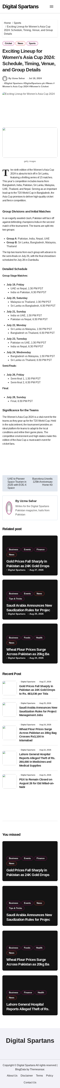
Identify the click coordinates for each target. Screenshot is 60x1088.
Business (13, 549)
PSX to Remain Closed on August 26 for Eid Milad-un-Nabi (36, 783)
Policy (49, 1075)
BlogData (20, 1069)
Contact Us (30, 1082)
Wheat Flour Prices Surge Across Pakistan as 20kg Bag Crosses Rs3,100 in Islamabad (29, 654)
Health (39, 638)
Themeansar (37, 1069)
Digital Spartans (20, 6)
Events (27, 549)
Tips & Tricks (15, 599)
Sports (32, 43)
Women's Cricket (39, 86)
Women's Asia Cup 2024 (15, 86)
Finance (40, 549)
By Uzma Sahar (16, 78)
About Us (12, 1075)
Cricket (8, 43)
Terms (39, 1075)
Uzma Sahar (28, 501)
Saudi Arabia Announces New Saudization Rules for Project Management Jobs (29, 610)
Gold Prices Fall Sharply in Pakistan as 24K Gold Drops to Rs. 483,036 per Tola (29, 565)
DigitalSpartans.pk (35, 83)
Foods (27, 638)
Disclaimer (27, 1075)
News (20, 43)
